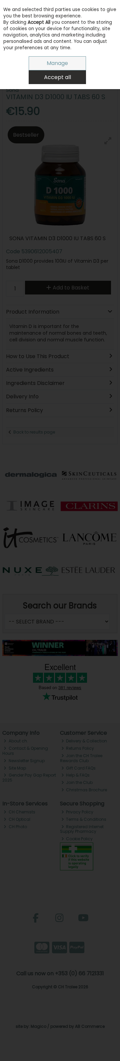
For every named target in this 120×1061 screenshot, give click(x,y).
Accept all (57, 77)
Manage (57, 63)
